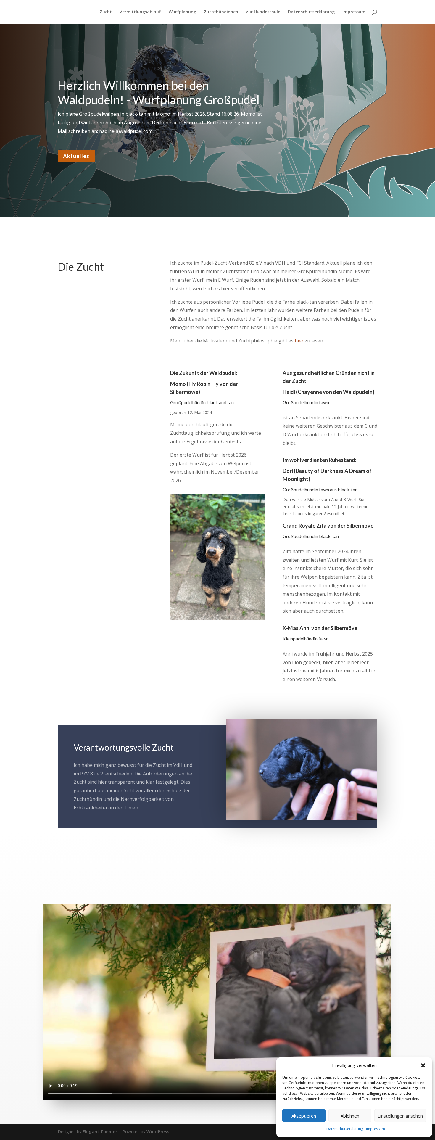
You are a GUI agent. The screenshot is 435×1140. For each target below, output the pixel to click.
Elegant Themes (100, 1131)
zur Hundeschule (263, 12)
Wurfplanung (182, 12)
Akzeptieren (303, 1116)
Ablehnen (350, 1116)
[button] (423, 1065)
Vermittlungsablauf (140, 12)
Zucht (106, 12)
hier (299, 340)
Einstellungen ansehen (400, 1116)
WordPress (158, 1131)
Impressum (375, 1128)
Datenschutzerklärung (344, 1128)
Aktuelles (76, 156)
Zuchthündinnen (221, 12)
